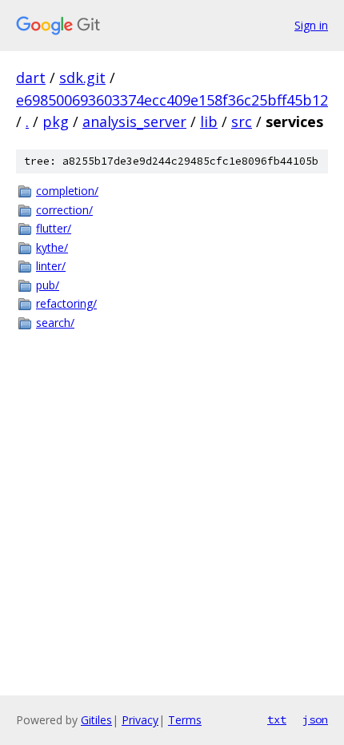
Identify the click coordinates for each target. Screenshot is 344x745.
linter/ (51, 265)
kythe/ (52, 247)
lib (209, 121)
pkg (55, 121)
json (315, 719)
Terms (185, 719)
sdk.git (82, 77)
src (241, 121)
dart (31, 77)
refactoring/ (66, 303)
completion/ (67, 190)
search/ (55, 322)
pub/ (47, 285)
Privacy (140, 719)
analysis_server (134, 121)
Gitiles (96, 719)
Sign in (311, 25)
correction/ (64, 209)
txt (276, 719)
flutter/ (53, 228)
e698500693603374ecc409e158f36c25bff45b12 (172, 100)
